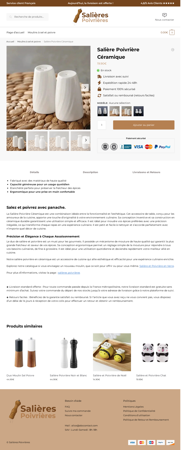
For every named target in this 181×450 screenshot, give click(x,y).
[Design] (126, 111)
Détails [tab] (34, 172)
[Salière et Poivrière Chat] (155, 352)
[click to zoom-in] (48, 88)
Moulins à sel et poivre (29, 41)
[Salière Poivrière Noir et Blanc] (69, 352)
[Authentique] (102, 111)
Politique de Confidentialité (139, 410)
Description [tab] (90, 172)
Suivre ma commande (78, 410)
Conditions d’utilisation (136, 415)
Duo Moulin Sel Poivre (20, 375)
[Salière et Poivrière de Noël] (112, 352)
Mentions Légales (133, 406)
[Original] (114, 111)
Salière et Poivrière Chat (151, 375)
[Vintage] (138, 111)
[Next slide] (85, 87)
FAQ (67, 406)
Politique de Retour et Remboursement (146, 419)
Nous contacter (164, 19)
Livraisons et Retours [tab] (146, 172)
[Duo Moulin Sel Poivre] (26, 352)
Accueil (10, 41)
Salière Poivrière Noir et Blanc (68, 375)
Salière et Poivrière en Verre (156, 266)
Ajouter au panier (143, 125)
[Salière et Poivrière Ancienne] (172, 49)
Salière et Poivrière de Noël (109, 375)
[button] (167, 32)
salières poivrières (69, 272)
